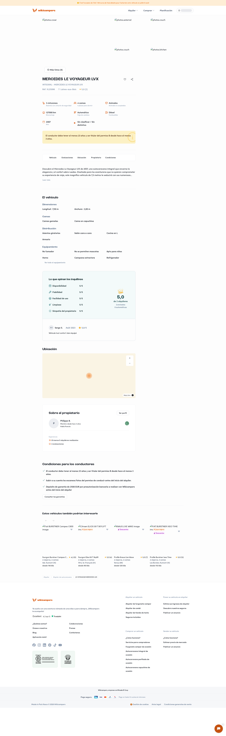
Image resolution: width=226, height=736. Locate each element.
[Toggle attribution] (132, 395)
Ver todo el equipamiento (55, 262)
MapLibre (127, 395)
